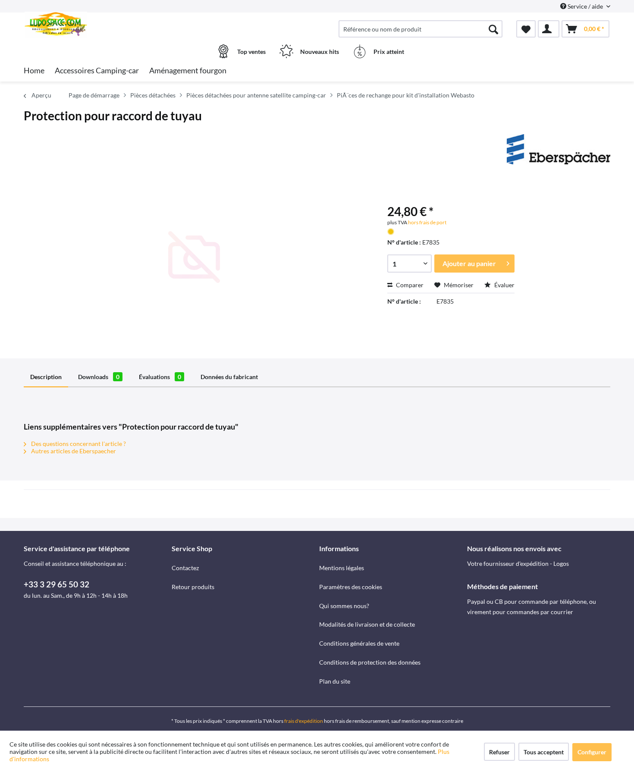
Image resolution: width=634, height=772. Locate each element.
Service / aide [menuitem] (585, 6)
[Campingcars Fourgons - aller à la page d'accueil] (97, 25)
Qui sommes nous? (344, 605)
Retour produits (193, 586)
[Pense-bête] (526, 29)
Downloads (98, 376)
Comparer (409, 285)
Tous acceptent (544, 752)
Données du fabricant (229, 376)
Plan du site (334, 681)
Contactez (185, 567)
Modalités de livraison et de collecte (367, 624)
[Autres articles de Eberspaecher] (558, 149)
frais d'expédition (303, 721)
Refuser (499, 752)
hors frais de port (426, 222)
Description (46, 376)
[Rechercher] (493, 29)
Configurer (592, 752)
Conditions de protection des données (370, 662)
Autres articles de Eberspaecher (73, 451)
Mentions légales (341, 567)
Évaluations (160, 376)
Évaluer (504, 285)
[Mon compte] (548, 29)
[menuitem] (420, 29)
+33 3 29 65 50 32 (56, 584)
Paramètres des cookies (350, 586)
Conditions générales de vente (359, 643)
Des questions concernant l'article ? (78, 443)
